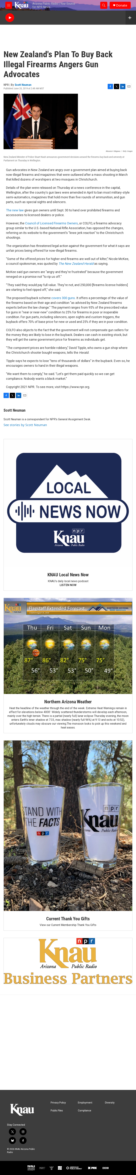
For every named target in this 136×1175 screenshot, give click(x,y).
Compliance (84, 1110)
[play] (10, 18)
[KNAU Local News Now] (68, 503)
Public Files (57, 1110)
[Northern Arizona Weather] (68, 646)
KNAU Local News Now (68, 574)
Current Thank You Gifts (68, 918)
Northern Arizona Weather (68, 701)
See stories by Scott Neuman (25, 425)
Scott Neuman (23, 84)
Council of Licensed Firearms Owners (51, 223)
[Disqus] (68, 1042)
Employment (85, 1102)
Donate (121, 5)
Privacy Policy (58, 1102)
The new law (15, 210)
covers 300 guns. (63, 298)
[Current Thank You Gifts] (68, 825)
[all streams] (131, 18)
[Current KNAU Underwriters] (68, 961)
